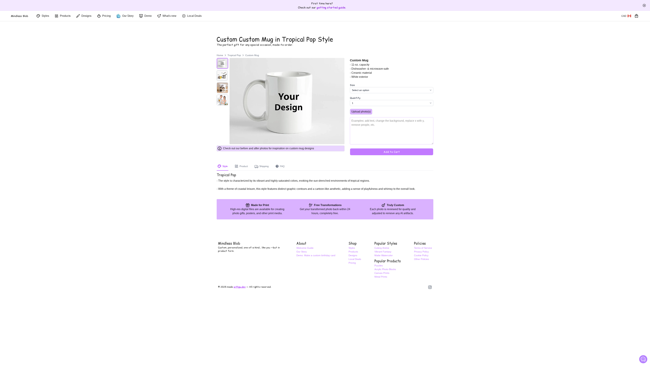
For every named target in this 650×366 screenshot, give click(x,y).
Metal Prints (380, 276)
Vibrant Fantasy (382, 251)
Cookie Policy (421, 255)
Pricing (352, 262)
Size (352, 85)
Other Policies (421, 259)
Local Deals (355, 259)
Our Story (301, 251)
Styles (352, 248)
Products (353, 251)
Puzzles (378, 265)
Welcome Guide (304, 248)
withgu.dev (240, 287)
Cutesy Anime (381, 248)
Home (220, 55)
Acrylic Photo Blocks (385, 269)
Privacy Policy (421, 251)
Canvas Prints (381, 273)
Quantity (355, 98)
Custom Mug (252, 55)
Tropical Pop (234, 55)
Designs (353, 255)
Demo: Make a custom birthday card (315, 255)
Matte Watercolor (383, 255)
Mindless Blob (229, 243)
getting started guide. (331, 7)
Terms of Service (423, 248)
